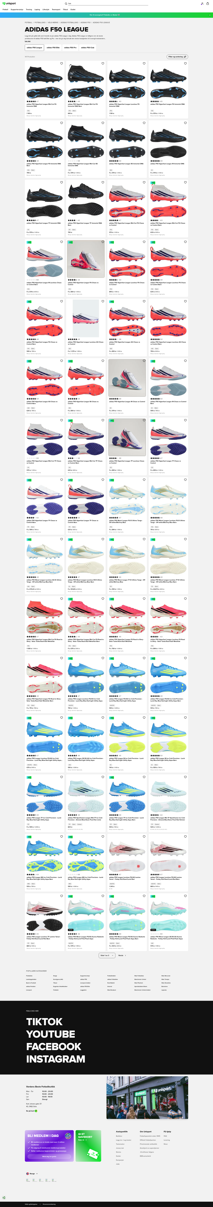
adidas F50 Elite (85, 986)
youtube (50, 1034)
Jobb (117, 1164)
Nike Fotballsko (139, 976)
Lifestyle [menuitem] (46, 9)
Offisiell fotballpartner (148, 1140)
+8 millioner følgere (147, 1152)
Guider (118, 1156)
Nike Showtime (166, 983)
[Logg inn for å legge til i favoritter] (61, 63)
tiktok (44, 1022)
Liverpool (29, 990)
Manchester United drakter (142, 990)
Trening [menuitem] (29, 9)
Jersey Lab (120, 1148)
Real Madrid (110, 983)
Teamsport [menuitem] (56, 9)
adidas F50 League (101, 22)
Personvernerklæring (49, 1204)
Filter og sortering (176, 57)
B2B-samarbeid (145, 1156)
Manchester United (140, 979)
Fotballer (56, 990)
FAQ (165, 1136)
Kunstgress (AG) (58, 979)
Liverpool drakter (85, 983)
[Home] (9, 3)
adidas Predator (31, 986)
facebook (53, 1047)
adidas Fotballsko (69, 22)
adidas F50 (86, 22)
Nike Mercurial (166, 976)
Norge (55, 976)
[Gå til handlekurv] (207, 3)
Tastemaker (120, 1144)
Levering (167, 1140)
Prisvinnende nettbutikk (148, 1144)
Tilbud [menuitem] (65, 9)
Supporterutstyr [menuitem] (17, 9)
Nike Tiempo (165, 979)
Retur (166, 1144)
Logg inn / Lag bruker (123, 1140)
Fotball (28, 22)
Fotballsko (40, 22)
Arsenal (109, 986)
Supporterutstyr (85, 976)
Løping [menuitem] (37, 9)
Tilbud (55, 983)
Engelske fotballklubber (60, 986)
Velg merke (53, 22)
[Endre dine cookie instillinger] (4, 1197)
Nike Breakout (111, 990)
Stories (118, 1152)
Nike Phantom (138, 983)
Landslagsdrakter (31, 979)
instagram (55, 1059)
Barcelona (165, 986)
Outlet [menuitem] (72, 9)
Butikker (119, 1136)
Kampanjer (120, 1160)
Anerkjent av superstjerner (149, 1148)
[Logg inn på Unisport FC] (202, 3)
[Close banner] (210, 15)
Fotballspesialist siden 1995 (150, 1136)
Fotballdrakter (111, 976)
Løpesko (164, 990)
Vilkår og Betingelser (31, 1204)
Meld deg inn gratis (49, 1156)
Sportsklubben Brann (140, 986)
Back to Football (31, 983)
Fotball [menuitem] (5, 9)
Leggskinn (83, 990)
